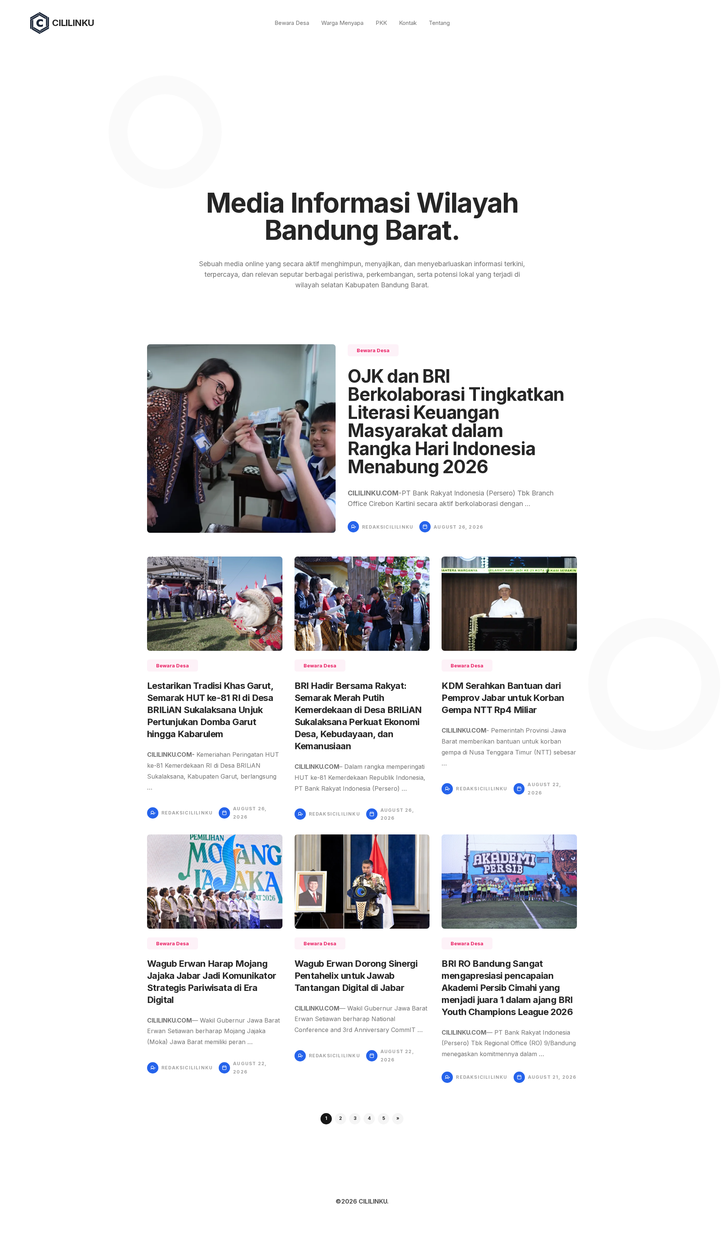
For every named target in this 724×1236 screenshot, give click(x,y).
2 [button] (340, 1118)
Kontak (408, 22)
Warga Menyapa (342, 22)
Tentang (439, 22)
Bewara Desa (292, 22)
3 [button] (355, 1118)
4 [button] (369, 1118)
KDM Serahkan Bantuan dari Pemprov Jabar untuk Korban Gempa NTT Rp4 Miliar (503, 697)
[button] (397, 1118)
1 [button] (326, 1118)
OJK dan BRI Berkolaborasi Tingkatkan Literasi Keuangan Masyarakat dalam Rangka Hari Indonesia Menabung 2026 (456, 421)
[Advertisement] (362, 102)
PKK (381, 22)
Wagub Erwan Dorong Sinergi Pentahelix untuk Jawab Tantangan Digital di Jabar (356, 975)
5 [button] (383, 1118)
